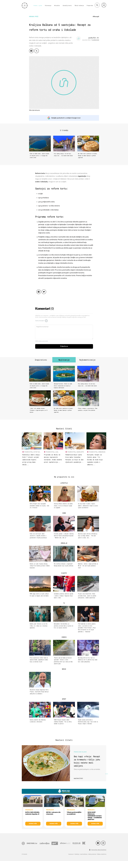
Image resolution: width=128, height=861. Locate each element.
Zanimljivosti (67, 5)
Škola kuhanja (79, 5)
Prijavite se (64, 346)
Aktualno (57, 5)
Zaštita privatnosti (92, 854)
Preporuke (90, 5)
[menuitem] (103, 5)
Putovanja (48, 5)
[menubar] (103, 5)
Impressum (71, 854)
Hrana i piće (38, 5)
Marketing (76, 854)
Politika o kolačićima (101, 854)
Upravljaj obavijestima (98, 849)
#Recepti (96, 16)
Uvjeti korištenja (83, 854)
